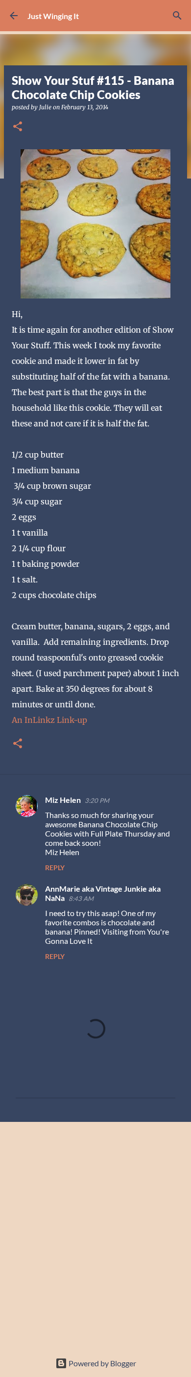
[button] (18, 127)
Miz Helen (63, 799)
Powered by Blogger (101, 1363)
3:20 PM (97, 800)
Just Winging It (53, 15)
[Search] (177, 15)
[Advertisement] (95, 1232)
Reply (55, 867)
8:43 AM (81, 898)
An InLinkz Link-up (49, 720)
